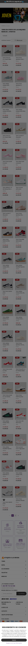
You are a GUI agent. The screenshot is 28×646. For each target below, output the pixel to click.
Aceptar (14, 640)
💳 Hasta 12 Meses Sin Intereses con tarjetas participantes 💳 (14, 2)
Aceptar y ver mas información (14, 643)
